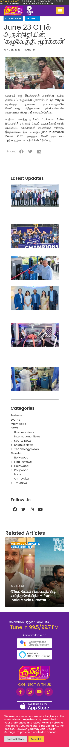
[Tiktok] (48, 692)
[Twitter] (23, 509)
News (14, 428)
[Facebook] (15, 509)
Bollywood (21, 457)
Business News (24, 432)
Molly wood (18, 424)
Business (16, 415)
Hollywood (21, 466)
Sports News (22, 441)
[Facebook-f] (20, 692)
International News (27, 436)
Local (17, 474)
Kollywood (21, 470)
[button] (60, 10)
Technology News (26, 449)
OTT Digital (13, 18)
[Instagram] (32, 509)
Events (15, 420)
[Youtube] (40, 509)
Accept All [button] (36, 739)
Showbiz (32, 18)
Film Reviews (23, 462)
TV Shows (20, 483)
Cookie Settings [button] (16, 739)
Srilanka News (23, 445)
